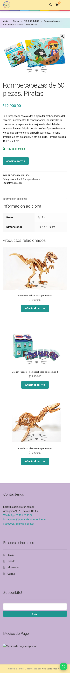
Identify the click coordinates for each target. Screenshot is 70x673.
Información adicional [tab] (15, 198)
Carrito (11, 573)
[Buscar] (50, 5)
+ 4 (16, 179)
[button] (62, 36)
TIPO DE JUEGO (31, 21)
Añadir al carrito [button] (35, 308)
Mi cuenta (13, 567)
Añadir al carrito (15, 160)
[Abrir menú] (64, 5)
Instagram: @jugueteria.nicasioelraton (24, 519)
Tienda (16, 21)
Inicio (5, 21)
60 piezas (17, 183)
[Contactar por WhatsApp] (63, 666)
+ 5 (20, 179)
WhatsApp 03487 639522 (17, 515)
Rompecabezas (52, 21)
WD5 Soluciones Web (52, 669)
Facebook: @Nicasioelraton (18, 523)
